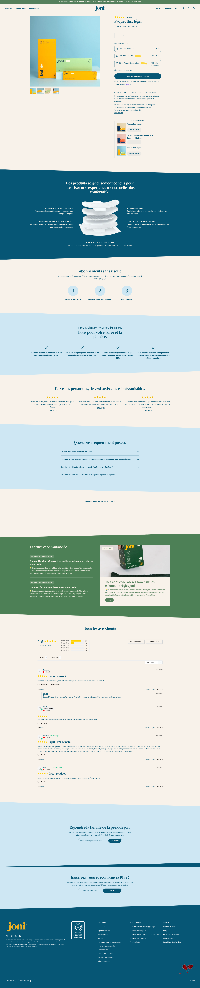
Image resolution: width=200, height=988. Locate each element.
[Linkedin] (20, 936)
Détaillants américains (106, 957)
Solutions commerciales (106, 946)
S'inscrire (115, 841)
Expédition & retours (171, 934)
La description (120, 92)
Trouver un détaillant (105, 953)
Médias (100, 938)
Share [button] (42, 689)
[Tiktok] (11, 936)
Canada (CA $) (25, 981)
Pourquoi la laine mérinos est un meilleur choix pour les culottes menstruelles (61, 563)
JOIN (112, 891)
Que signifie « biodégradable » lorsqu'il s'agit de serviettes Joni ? (87, 467)
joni (189, 981)
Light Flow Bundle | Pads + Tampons (49, 684)
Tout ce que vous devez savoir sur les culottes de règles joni (129, 584)
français (10, 981)
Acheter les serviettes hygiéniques (143, 927)
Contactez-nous (169, 927)
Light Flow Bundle (43, 723)
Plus (109, 600)
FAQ (165, 930)
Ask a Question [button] (137, 642)
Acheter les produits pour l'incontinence (145, 934)
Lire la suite (118, 113)
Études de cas (103, 949)
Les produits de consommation (109, 942)
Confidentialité (168, 938)
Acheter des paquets (138, 938)
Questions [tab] (54, 658)
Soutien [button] (166, 922)
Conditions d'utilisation (172, 942)
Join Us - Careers (104, 961)
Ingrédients (151, 92)
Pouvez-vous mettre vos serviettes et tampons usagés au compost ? (88, 475)
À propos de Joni (104, 930)
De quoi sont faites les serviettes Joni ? (76, 451)
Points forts (136, 92)
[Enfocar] (33, 82)
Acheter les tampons (138, 930)
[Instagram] (16, 936)
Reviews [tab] (41, 658)
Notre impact (103, 934)
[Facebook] (7, 936)
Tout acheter (135, 942)
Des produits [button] (135, 922)
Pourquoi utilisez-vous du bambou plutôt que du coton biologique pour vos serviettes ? (96, 459)
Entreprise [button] (102, 922)
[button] (9, 8)
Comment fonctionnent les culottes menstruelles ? (54, 587)
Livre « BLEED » (103, 927)
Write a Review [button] (155, 642)
